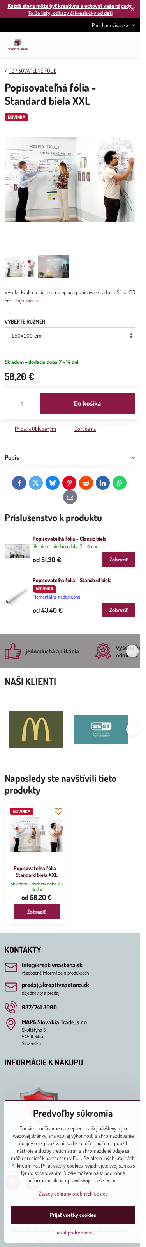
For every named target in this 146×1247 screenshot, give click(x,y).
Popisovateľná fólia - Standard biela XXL (37, 871)
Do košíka (87, 403)
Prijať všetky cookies (73, 1214)
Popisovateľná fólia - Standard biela (72, 580)
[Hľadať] (93, 44)
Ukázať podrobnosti (73, 1232)
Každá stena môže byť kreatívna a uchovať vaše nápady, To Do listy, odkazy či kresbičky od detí (70, 9)
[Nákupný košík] (112, 44)
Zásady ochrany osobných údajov (73, 1193)
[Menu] (130, 44)
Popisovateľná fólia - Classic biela (70, 538)
